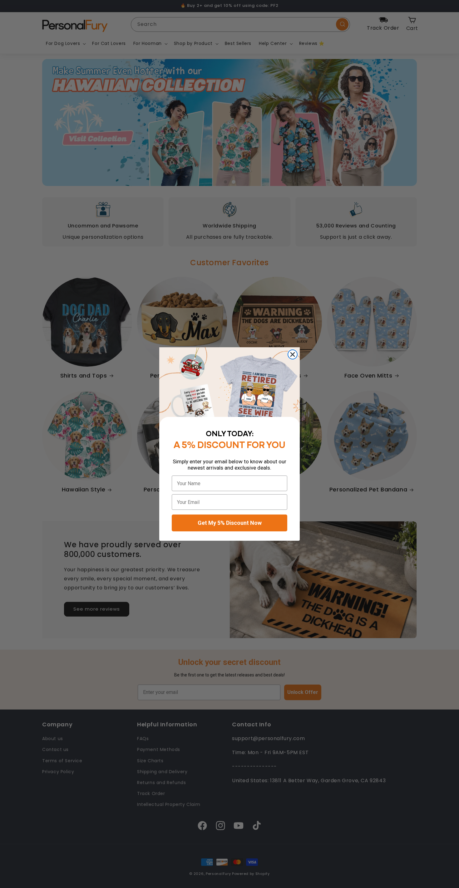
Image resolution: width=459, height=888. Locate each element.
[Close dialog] (292, 354)
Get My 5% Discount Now (230, 523)
